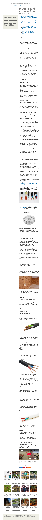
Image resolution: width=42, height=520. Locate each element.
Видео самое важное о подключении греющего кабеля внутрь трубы (28, 39)
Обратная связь (29, 515)
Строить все (21, 2)
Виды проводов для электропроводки (29, 32)
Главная (16, 5)
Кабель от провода (34, 462)
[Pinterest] (25, 467)
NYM (23, 35)
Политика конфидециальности (19, 516)
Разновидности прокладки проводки (29, 27)
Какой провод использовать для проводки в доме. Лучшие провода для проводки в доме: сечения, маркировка (29, 24)
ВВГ (23, 33)
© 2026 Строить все (6, 515)
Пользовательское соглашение (22, 515)
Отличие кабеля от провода (27, 31)
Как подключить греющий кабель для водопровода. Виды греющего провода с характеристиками (29, 17)
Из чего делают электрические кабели (29, 26)
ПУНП (23, 36)
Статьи (25, 5)
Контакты (16, 515)
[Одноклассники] (29, 467)
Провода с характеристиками (33, 461)
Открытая (24, 28)
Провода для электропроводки (23, 463)
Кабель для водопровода (25, 461)
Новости (21, 5)
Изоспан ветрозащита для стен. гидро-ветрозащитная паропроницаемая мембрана (10, 24)
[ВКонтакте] (21, 467)
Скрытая (24, 30)
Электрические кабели (29, 462)
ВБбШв (23, 37)
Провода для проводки (22, 462)
